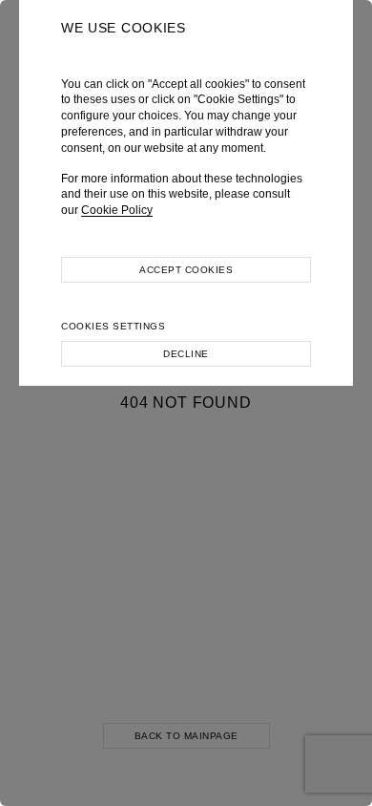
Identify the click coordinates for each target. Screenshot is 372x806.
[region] (186, 403)
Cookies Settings (113, 326)
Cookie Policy (117, 210)
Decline (186, 354)
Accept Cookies (186, 270)
